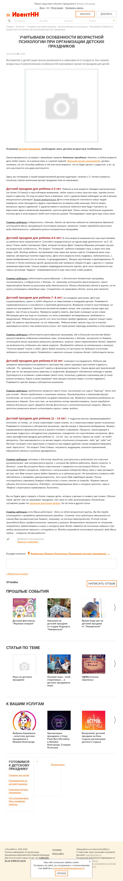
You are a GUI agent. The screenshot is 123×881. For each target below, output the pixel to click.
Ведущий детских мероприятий (83, 161)
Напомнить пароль (74, 8)
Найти (9, 21)
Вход (42, 8)
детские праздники (29, 149)
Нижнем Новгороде (86, 4)
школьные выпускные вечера (45, 503)
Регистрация (57, 8)
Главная (10, 27)
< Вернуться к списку (17, 574)
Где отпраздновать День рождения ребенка (19, 801)
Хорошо (61, 873)
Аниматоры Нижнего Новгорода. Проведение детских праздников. (70, 553)
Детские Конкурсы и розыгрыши (72, 27)
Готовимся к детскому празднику (41, 27)
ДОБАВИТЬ (106, 14)
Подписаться (58, 764)
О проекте (57, 850)
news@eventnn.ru (93, 855)
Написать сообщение (27, 542)
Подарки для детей (19, 775)
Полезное (20, 27)
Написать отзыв (101, 583)
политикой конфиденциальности (68, 868)
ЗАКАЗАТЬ (85, 14)
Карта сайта (58, 854)
